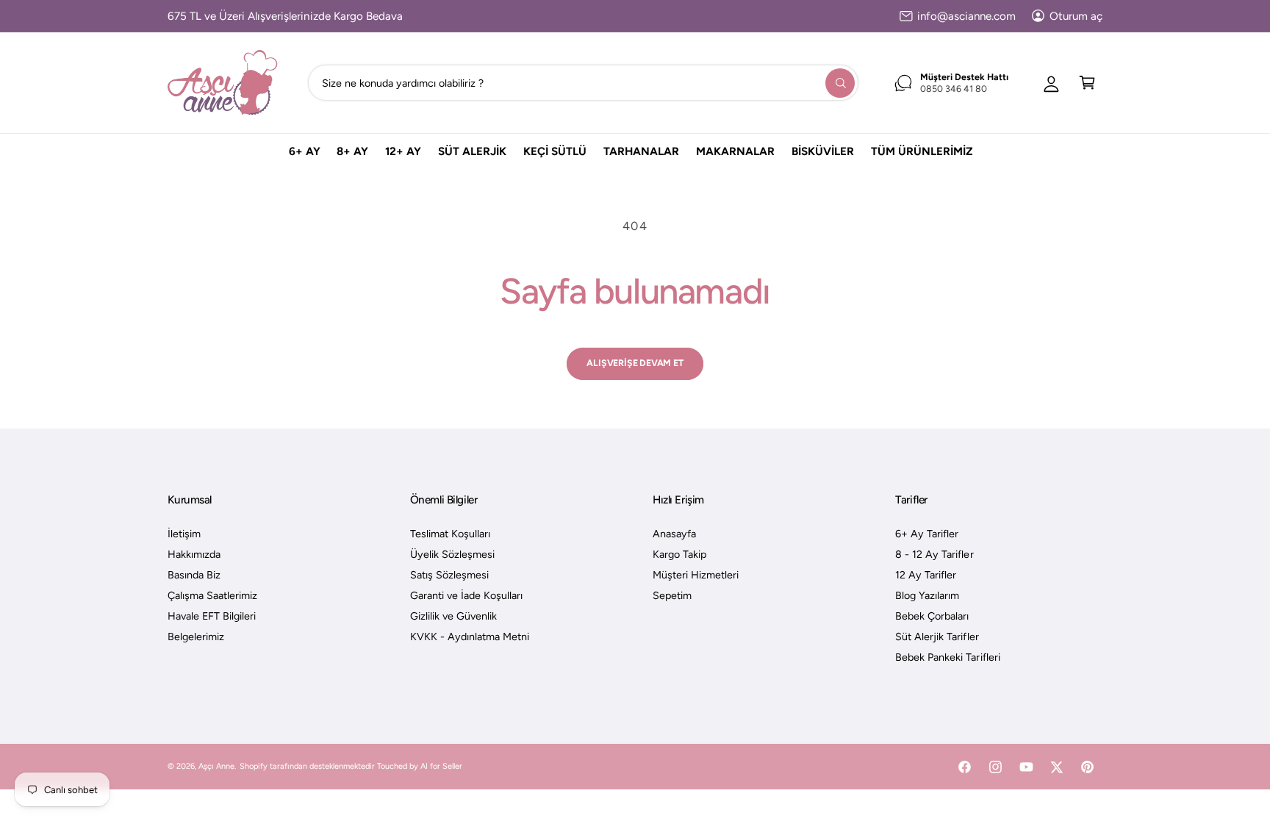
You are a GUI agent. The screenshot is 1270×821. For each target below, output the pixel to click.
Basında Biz (194, 574)
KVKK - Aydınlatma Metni (469, 636)
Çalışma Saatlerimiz (212, 595)
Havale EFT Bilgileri (212, 616)
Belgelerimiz (196, 636)
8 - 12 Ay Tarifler (934, 554)
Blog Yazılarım (927, 595)
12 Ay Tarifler (925, 574)
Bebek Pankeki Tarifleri (947, 657)
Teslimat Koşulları (450, 533)
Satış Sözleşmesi (449, 574)
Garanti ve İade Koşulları (466, 595)
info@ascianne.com (966, 16)
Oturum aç (1076, 16)
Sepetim (672, 595)
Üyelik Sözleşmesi (452, 554)
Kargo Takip (679, 554)
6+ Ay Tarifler (926, 533)
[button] (1087, 83)
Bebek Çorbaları (932, 616)
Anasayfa (674, 533)
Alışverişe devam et (634, 362)
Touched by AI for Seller (419, 766)
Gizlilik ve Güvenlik (453, 616)
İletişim (184, 533)
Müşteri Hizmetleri (696, 574)
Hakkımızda (194, 554)
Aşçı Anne (216, 766)
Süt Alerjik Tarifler (936, 636)
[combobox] (583, 83)
